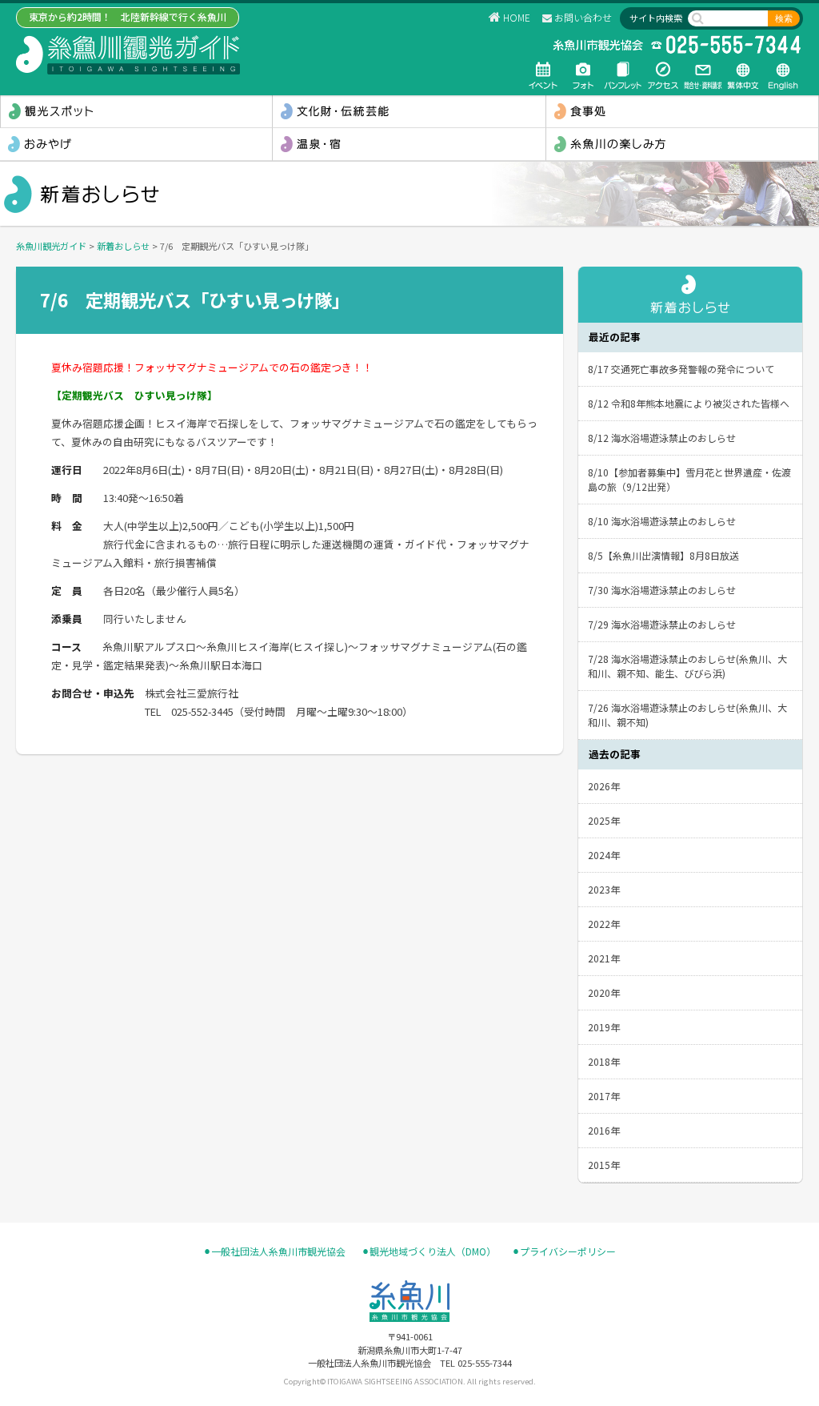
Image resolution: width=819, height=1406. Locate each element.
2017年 (604, 1096)
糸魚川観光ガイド (51, 245)
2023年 (604, 889)
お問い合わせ (583, 17)
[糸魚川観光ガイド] (128, 54)
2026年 (604, 786)
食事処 (682, 111)
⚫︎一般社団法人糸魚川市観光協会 (274, 1251)
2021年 (604, 958)
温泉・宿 (409, 144)
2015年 (604, 1164)
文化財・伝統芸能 (409, 111)
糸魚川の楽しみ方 (682, 144)
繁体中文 (743, 75)
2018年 (604, 1061)
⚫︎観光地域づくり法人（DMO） (429, 1251)
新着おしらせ (123, 245)
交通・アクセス (663, 75)
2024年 (604, 855)
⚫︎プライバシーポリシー (564, 1251)
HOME (516, 17)
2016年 (604, 1130)
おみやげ (136, 144)
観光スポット (136, 111)
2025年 (604, 820)
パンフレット (623, 75)
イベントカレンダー (543, 75)
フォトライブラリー (583, 75)
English (783, 75)
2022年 (604, 923)
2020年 (604, 992)
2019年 (604, 1027)
